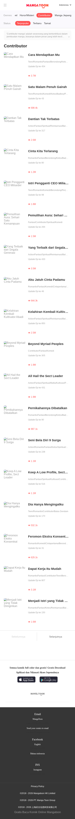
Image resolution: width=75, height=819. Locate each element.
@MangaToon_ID (37, 757)
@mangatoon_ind (37, 773)
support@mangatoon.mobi (37, 723)
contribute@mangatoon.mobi (38, 732)
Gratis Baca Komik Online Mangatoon (37, 812)
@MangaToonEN (37, 748)
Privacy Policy (37, 786)
